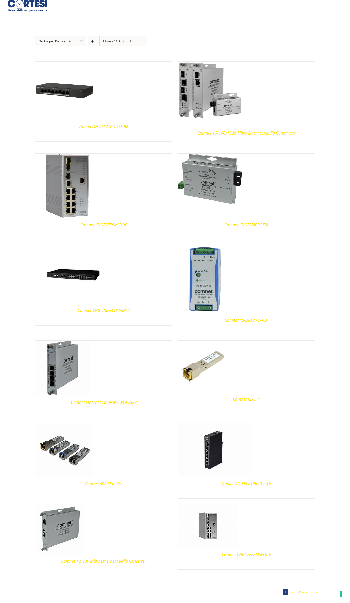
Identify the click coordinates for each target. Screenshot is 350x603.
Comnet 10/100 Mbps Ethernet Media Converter (103, 561)
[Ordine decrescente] (93, 41)
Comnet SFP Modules (103, 484)
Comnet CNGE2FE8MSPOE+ (246, 554)
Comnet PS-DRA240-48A (246, 320)
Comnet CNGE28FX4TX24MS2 (104, 310)
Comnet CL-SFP (246, 399)
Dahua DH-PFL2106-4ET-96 (103, 126)
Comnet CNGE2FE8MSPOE (103, 225)
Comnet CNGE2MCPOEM (246, 225)
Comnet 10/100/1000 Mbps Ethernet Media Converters (246, 133)
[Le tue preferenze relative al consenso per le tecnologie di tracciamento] (341, 594)
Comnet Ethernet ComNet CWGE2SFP (104, 402)
